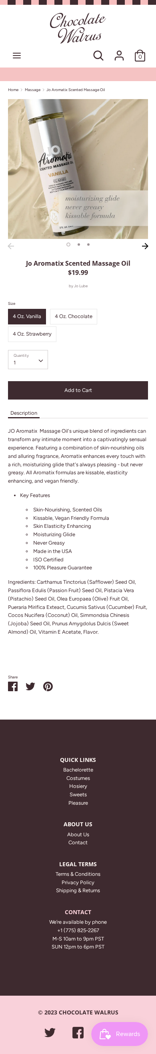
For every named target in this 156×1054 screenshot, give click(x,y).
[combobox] (28, 359)
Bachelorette (78, 770)
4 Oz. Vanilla (27, 316)
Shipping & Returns (78, 890)
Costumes (78, 778)
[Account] (119, 51)
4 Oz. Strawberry (32, 334)
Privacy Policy (78, 882)
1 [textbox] (15, 363)
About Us (78, 834)
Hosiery (78, 786)
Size (11, 303)
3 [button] (88, 244)
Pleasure (78, 803)
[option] (78, 169)
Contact (78, 842)
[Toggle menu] (17, 55)
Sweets (78, 794)
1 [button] (68, 245)
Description (23, 413)
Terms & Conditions (78, 874)
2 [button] (79, 244)
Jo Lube (81, 286)
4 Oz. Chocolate (73, 316)
